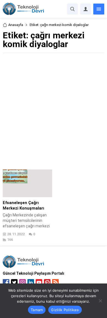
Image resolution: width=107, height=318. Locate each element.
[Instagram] (22, 282)
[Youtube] (39, 282)
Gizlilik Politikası (65, 310)
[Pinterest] (47, 282)
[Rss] (55, 282)
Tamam (37, 310)
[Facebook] (6, 282)
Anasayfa (15, 25)
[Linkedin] (30, 282)
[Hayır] (100, 300)
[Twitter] (14, 282)
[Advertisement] (53, 110)
